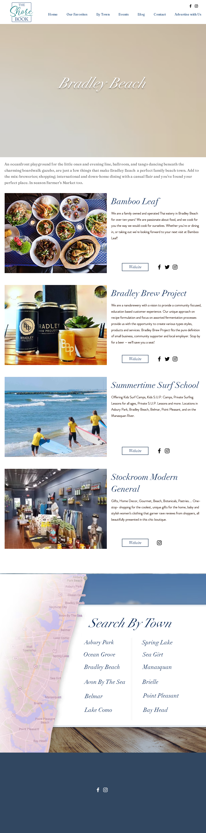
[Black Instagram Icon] (175, 267)
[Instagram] (196, 6)
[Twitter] (167, 267)
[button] (77, 14)
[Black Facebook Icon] (159, 267)
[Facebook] (190, 6)
